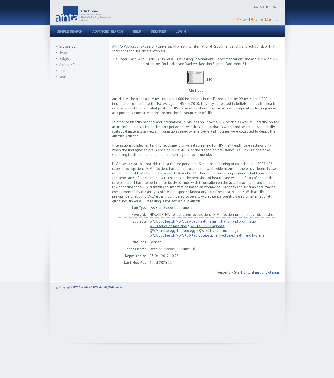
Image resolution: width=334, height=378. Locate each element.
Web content (117, 287)
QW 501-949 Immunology (218, 230)
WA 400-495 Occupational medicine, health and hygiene (221, 235)
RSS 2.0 (273, 20)
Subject (65, 58)
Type (63, 52)
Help (137, 31)
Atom (243, 20)
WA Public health (162, 221)
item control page (266, 272)
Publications (133, 46)
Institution (67, 70)
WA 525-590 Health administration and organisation (218, 221)
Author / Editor (70, 64)
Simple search (70, 31)
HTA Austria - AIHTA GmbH (90, 287)
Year (62, 77)
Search (150, 46)
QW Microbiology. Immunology (172, 230)
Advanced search (107, 31)
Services (158, 31)
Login (181, 31)
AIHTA (116, 46)
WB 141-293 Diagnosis (207, 226)
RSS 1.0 (258, 20)
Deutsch (272, 7)
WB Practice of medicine (168, 226)
